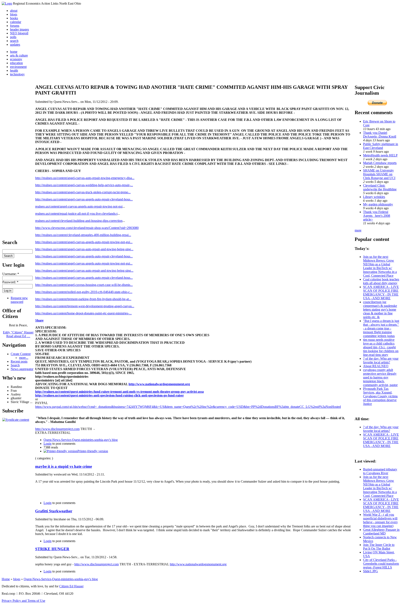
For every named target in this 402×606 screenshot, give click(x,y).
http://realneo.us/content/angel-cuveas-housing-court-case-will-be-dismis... (84, 285)
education (16, 63)
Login (48, 443)
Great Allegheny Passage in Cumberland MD (381, 531)
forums (14, 25)
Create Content (21, 354)
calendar (15, 22)
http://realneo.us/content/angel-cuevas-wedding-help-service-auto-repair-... (84, 185)
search (14, 41)
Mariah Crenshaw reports (380, 163)
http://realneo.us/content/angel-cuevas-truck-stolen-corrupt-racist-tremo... (83, 192)
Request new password (19, 300)
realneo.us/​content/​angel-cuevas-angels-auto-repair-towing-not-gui (78, 206)
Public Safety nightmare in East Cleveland (380, 146)
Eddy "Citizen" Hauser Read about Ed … (18, 334)
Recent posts (19, 361)
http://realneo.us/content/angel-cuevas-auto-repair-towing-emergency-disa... (84, 178)
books (14, 18)
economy (16, 59)
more (358, 230)
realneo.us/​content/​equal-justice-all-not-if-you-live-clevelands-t (76, 213)
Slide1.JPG (370, 571)
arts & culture (19, 55)
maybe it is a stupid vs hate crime (63, 466)
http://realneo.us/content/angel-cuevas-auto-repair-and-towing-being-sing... (84, 249)
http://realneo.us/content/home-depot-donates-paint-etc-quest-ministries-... (83, 313)
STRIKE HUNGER (52, 549)
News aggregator (22, 369)
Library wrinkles (374, 197)
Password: (10, 282)
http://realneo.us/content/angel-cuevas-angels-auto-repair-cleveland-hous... (84, 199)
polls (13, 37)
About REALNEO (375, 366)
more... (23, 357)
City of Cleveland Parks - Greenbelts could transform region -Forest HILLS (381, 563)
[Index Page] (7, 3)
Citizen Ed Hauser (71, 586)
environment (18, 66)
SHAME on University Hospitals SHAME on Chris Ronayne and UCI (379, 174)
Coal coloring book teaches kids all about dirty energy (381, 281)
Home (6, 579)
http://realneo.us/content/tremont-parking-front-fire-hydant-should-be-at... (83, 299)
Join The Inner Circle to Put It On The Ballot (378, 546)
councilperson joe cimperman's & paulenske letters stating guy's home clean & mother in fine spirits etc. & (380, 309)
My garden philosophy (378, 204)
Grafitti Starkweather (53, 511)
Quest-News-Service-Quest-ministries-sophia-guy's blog (81, 440)
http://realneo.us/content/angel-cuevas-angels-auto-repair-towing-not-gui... (84, 242)
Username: (10, 274)
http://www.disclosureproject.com (57, 429)
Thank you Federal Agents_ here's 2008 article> (376, 215)
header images (19, 29)
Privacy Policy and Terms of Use (23, 600)
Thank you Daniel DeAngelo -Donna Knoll (379, 134)
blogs (13, 14)
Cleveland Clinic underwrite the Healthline (380, 187)
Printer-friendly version (92, 451)
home (13, 51)
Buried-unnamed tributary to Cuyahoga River (380, 471)
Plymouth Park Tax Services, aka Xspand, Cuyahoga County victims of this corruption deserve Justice (380, 396)
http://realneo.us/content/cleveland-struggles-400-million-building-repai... (83, 235)
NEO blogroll (19, 33)
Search (15, 365)
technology (17, 74)
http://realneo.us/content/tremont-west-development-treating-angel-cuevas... (84, 306)
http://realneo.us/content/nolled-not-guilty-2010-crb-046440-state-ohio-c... (83, 292)
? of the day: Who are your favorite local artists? (380, 360)
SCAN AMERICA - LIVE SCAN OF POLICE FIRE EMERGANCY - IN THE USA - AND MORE (381, 292)
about (13, 10)
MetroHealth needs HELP (380, 155)
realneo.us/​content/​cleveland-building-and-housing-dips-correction (78, 220)
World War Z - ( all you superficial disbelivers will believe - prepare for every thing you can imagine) (380, 520)
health (14, 70)
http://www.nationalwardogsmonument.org (198, 564)
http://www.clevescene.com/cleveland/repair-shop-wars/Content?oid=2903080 (87, 228)
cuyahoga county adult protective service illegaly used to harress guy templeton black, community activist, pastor (380, 377)
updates (15, 44)
